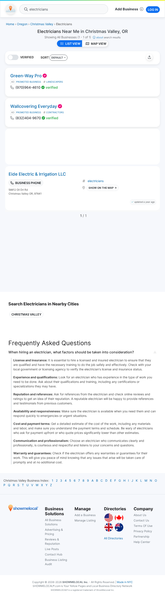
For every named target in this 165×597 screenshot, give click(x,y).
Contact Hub (53, 554)
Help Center (142, 542)
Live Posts (52, 549)
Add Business (126, 9)
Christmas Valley (26, 314)
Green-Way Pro (26, 75)
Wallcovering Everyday (33, 106)
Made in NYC (125, 582)
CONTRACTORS (55, 112)
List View (72, 43)
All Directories (113, 538)
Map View (98, 43)
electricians (96, 181)
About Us (140, 515)
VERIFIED (27, 57)
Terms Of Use (143, 525)
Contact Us (141, 520)
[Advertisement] (44, 257)
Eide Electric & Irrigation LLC (37, 174)
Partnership (141, 536)
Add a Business (85, 515)
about (108, 37)
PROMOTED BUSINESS (28, 81)
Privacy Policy (143, 531)
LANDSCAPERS (54, 81)
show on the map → (103, 187)
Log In (153, 9)
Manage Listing (85, 520)
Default (57, 57)
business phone (28, 183)
